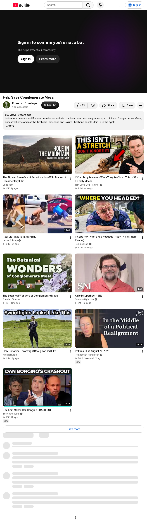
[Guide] (6, 5)
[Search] (88, 5)
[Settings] (120, 5)
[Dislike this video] (93, 105)
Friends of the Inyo (24, 103)
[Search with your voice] (100, 5)
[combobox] (64, 5)
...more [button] (10, 125)
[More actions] (140, 105)
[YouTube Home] (21, 5)
